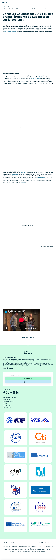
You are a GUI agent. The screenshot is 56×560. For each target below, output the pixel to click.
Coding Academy (30, 549)
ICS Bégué (48, 546)
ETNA (10, 551)
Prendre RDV (29, 378)
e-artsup (44, 549)
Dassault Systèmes (35, 78)
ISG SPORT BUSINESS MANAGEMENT (26, 546)
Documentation (29, 382)
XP (52, 546)
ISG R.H (36, 546)
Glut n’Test (22, 81)
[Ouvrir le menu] (52, 2)
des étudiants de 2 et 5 (10, 31)
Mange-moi (15, 174)
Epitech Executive (22, 549)
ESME (38, 548)
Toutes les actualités (27, 337)
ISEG (40, 546)
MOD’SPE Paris (17, 548)
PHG (18, 551)
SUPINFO (14, 551)
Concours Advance (36, 551)
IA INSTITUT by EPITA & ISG (30, 548)
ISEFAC (43, 546)
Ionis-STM (49, 549)
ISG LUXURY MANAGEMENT (11, 546)
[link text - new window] (4, 392)
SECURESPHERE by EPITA (25, 551)
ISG (3, 546)
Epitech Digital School (12, 549)
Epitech (5, 549)
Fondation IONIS (44, 551)
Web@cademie (38, 549)
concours (13, 25)
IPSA (41, 548)
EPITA (22, 548)
